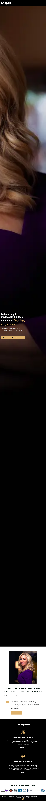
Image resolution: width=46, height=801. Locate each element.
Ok (23, 799)
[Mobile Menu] (44, 3)
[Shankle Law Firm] (6, 3)
